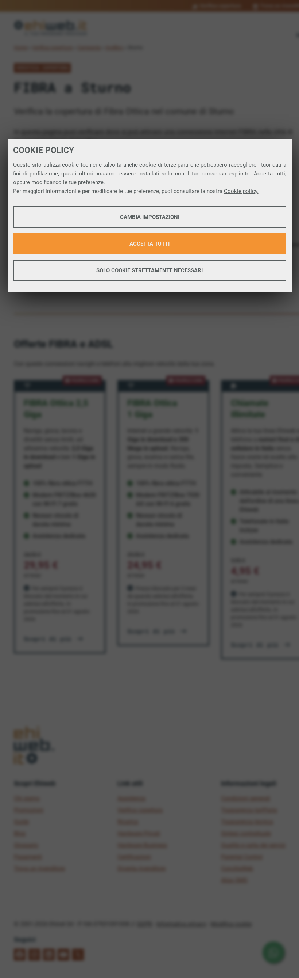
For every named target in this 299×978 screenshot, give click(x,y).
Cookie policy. (241, 191)
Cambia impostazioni (149, 217)
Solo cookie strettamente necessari (149, 270)
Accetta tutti (149, 243)
